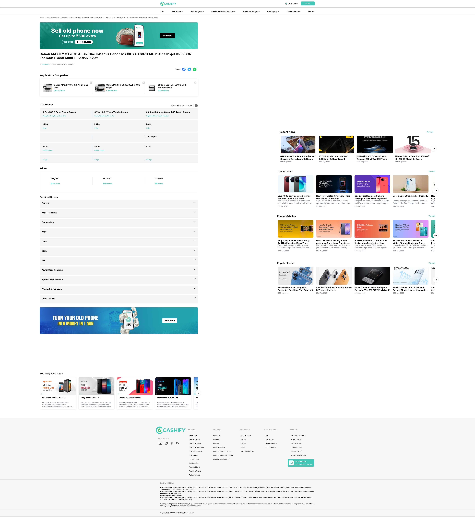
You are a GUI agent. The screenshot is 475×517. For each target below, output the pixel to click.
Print (44, 232)
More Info (294, 429)
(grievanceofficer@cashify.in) (171, 495)
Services (191, 429)
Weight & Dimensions (52, 289)
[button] (308, 3)
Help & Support (270, 429)
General (45, 203)
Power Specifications (52, 270)
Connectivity (48, 222)
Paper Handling (49, 212)
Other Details (48, 298)
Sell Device (245, 429)
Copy (44, 241)
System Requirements (52, 279)
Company (216, 429)
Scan (44, 251)
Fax (43, 260)
